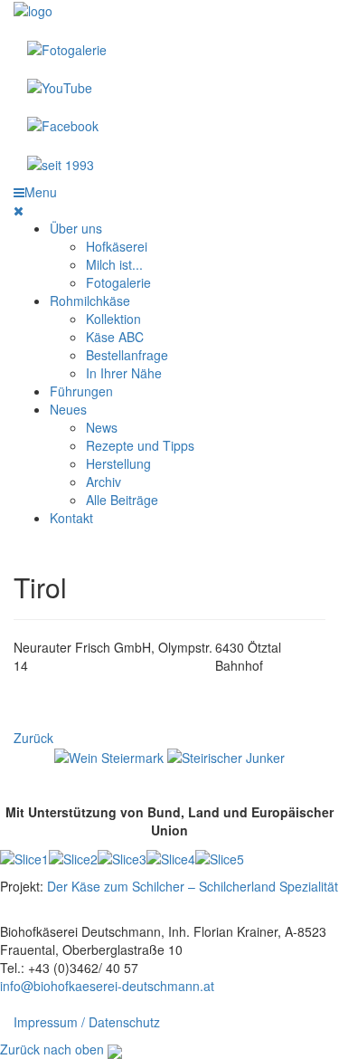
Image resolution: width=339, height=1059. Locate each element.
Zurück (33, 738)
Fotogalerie (118, 282)
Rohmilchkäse (90, 300)
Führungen (81, 391)
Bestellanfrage (127, 355)
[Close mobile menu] (19, 210)
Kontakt (71, 518)
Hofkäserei (116, 246)
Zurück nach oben (52, 1049)
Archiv (103, 481)
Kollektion (113, 319)
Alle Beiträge (122, 500)
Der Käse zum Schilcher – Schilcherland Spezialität (192, 886)
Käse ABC (115, 337)
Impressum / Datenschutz (87, 1022)
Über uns (76, 228)
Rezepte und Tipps (140, 445)
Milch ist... (114, 264)
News (102, 427)
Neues (68, 409)
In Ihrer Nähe (124, 373)
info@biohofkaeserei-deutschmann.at (107, 986)
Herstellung (118, 463)
